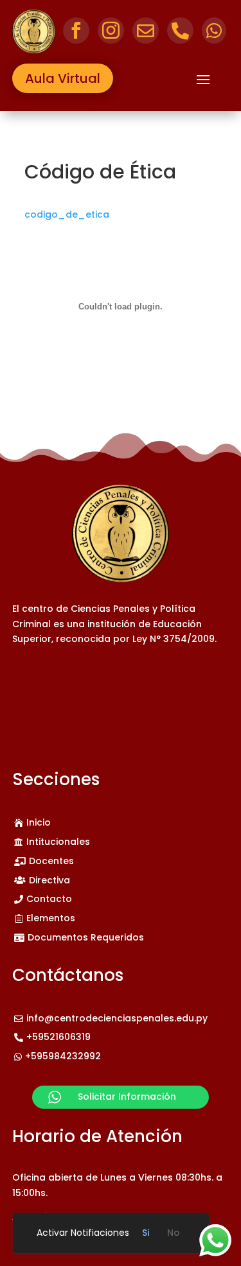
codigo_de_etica (66, 214)
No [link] (173, 1232)
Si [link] (145, 1232)
